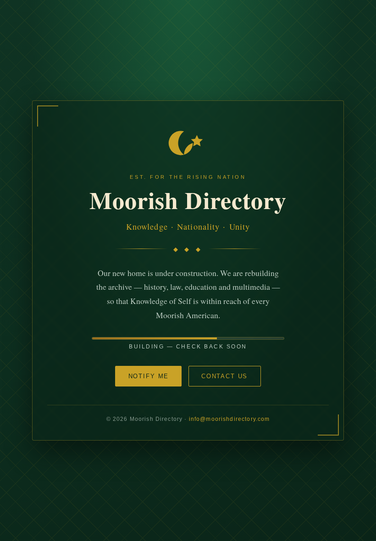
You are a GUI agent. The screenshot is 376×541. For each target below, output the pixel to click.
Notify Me (148, 376)
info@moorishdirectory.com (229, 419)
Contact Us (224, 376)
